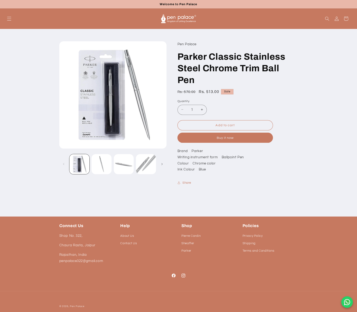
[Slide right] (162, 164)
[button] (9, 18)
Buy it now (225, 137)
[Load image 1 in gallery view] (79, 164)
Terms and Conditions (258, 250)
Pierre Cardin (191, 235)
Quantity (183, 101)
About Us (127, 235)
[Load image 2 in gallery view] (102, 164)
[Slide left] (63, 164)
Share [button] (186, 182)
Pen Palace (77, 306)
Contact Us (128, 243)
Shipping (249, 243)
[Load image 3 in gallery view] (124, 164)
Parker (186, 250)
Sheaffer (187, 243)
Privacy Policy (253, 235)
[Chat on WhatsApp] (347, 302)
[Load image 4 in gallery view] (146, 164)
